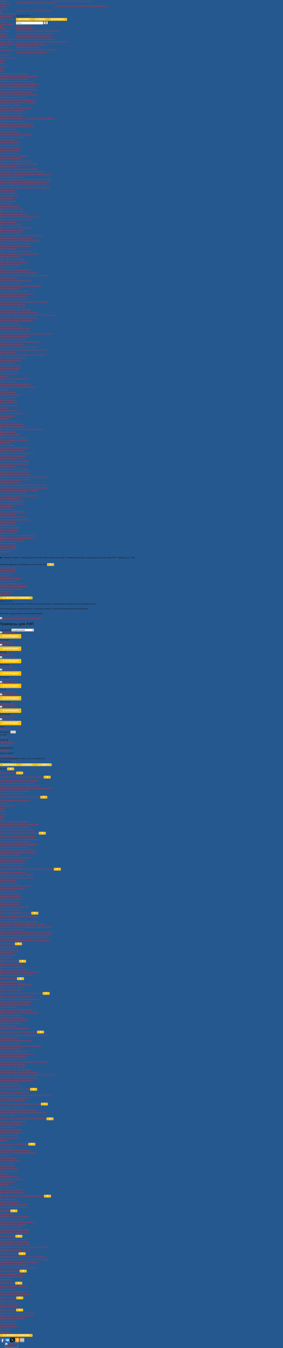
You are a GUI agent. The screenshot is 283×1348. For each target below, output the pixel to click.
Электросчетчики (7, 190)
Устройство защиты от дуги (11, 584)
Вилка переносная (8, 525)
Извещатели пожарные (10, 435)
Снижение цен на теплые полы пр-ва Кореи (73, 1)
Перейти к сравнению (17, 598)
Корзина (3, 22)
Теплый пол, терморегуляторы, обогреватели (19, 84)
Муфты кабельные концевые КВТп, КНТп (17, 536)
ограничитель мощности (10, 145)
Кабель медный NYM (9, 167)
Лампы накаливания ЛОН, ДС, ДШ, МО (16, 252)
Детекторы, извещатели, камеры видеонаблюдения (22, 429)
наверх (45, 764)
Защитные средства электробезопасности (18, 387)
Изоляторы (5, 576)
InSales (14, 761)
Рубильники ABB (7, 445)
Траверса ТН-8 (6, 642)
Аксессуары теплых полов (11, 116)
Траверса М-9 (5, 729)
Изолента (4, 408)
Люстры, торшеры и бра (10, 283)
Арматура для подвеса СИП (12, 344)
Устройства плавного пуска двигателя (16, 135)
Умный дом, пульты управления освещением (19, 76)
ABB (2, 60)
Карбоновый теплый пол (10, 105)
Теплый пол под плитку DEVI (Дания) (15, 92)
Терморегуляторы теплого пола (13, 97)
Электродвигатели (8, 544)
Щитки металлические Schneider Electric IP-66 (19, 217)
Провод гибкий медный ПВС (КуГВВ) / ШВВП (18, 169)
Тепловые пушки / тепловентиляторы (15, 108)
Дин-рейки (4, 419)
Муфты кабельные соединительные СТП (17, 538)
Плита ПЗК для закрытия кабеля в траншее (18, 347)
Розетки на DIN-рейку (9, 132)
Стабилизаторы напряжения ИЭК (14, 331)
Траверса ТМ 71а (7, 704)
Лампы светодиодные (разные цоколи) (16, 238)
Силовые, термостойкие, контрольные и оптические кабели (25, 188)
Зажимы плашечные (8, 581)
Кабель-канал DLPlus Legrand (12, 512)
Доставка (4, 751)
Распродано (11, 636)
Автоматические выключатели (12, 121)
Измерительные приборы (11, 366)
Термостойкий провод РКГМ (11, 177)
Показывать (5, 732)
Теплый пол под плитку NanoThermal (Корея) (19, 90)
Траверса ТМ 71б (7, 717)
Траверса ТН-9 (6, 655)
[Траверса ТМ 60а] (8, 670)
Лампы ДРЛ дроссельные (10, 257)
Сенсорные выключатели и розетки (31, 52)
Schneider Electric (7, 58)
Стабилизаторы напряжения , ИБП (15, 329)
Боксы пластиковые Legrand (12, 230)
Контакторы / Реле (7, 129)
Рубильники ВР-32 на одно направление (17, 453)
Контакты (4, 9)
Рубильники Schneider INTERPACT (14, 448)
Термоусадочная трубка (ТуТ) (12, 413)
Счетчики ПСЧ (6, 204)
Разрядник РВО (6, 592)
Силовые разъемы (8, 522)
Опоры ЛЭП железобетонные (12, 339)
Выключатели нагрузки (9, 151)
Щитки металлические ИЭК (11, 209)
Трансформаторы (7, 467)
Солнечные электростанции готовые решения (35, 39)
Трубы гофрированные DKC (11, 504)
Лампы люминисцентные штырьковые (16, 244)
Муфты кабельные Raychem (12, 541)
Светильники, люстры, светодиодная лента (18, 273)
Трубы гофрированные (10, 498)
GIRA (2, 71)
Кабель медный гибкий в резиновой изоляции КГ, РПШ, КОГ (25, 182)
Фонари (3, 376)
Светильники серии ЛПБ (10, 326)
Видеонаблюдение (8, 432)
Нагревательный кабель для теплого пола (18, 103)
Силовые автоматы (8, 140)
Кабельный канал (7, 509)
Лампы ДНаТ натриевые (10, 265)
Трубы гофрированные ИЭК (11, 501)
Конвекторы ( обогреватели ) (12, 111)
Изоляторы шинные (8, 421)
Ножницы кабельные (9, 371)
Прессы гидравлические (10, 360)
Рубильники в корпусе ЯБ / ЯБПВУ (14, 461)
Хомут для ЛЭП (6, 573)
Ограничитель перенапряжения (13, 586)
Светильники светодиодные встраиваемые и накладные (23, 275)
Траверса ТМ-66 (6, 667)
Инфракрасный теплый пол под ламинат (17, 100)
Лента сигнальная (7, 352)
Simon (2, 63)
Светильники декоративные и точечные (16, 294)
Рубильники (5, 443)
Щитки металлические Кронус (12, 212)
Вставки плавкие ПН (8, 403)
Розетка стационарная (9, 528)
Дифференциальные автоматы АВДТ (15, 124)
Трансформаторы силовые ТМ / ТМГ (15, 480)
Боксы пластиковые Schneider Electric (16, 228)
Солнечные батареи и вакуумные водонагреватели (38, 31)
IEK (1, 68)
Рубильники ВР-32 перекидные (13, 456)
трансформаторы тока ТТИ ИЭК (13, 469)
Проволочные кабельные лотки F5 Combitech (19, 491)
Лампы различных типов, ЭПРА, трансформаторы (21, 236)
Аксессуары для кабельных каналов (15, 520)
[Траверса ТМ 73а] (8, 682)
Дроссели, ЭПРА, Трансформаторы (15, 270)
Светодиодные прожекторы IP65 (14, 291)
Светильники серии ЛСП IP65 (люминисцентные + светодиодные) (27, 315)
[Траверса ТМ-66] (8, 658)
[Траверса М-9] (7, 719)
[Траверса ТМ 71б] (8, 707)
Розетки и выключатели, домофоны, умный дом (36, 50)
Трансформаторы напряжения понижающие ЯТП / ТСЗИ (24, 477)
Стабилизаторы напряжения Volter (14, 336)
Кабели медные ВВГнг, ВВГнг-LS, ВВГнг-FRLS (19, 164)
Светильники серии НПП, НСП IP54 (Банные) (19, 313)
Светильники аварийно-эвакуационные (16, 321)
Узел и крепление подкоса (11, 578)
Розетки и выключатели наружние (14, 74)
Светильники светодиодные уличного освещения (20, 286)
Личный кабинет (7, 24)
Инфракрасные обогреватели (12, 113)
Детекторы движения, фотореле (13, 437)
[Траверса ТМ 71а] (8, 695)
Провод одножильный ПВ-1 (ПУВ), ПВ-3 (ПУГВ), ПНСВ (23, 185)
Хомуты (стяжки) (7, 400)
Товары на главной (8, 546)
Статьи (3, 7)
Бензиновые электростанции (12, 427)
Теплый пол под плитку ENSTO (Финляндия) (18, 95)
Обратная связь (6, 19)
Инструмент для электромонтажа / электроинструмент (23, 355)
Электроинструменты (9, 374)
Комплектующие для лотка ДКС (13, 493)
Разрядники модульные (10, 143)
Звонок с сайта (6, 16)
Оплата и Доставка (8, 14)
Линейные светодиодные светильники (16, 281)
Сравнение (4, 594)
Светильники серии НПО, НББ (12, 307)
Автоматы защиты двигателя (12, 137)
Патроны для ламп (8, 392)
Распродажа (5, 552)
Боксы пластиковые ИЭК (10, 225)
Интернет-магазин (24, 28)
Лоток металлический (9, 483)
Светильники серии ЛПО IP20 (12, 305)
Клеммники (4, 390)
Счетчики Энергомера (9, 196)
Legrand (3, 55)
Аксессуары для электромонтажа (14, 379)
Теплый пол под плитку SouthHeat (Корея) (17, 87)
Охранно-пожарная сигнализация (14, 440)
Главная (3, 1)
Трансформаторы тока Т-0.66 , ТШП (15, 475)
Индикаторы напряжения (10, 148)
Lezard (3, 66)
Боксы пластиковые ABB (10, 233)
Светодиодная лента (9, 278)
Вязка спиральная (7, 568)
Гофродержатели (7, 416)
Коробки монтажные (8, 406)
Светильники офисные (9, 289)
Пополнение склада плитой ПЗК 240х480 (33, 11)
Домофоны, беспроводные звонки (14, 79)
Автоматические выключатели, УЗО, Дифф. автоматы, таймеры (27, 119)
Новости (4, 737)
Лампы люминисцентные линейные (15, 246)
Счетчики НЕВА (6, 198)
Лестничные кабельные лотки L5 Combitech (18, 496)
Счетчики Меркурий (8, 193)
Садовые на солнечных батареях (14, 299)
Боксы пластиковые (8, 222)
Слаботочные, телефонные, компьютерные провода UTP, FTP (26, 174)
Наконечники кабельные (10, 395)
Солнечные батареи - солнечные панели (33, 36)
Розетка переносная (8, 530)
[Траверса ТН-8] (7, 633)
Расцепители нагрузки (9, 153)
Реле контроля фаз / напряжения (14, 156)
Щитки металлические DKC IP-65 (14, 214)
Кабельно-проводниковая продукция (15, 161)
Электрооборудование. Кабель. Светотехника (35, 3)
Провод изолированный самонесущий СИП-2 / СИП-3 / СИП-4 (26, 180)
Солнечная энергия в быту (27, 47)
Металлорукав (6, 506)
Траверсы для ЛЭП (8, 570)
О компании (5, 4)
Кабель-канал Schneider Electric (13, 517)
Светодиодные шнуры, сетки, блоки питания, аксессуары (24, 302)
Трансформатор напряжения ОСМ (14, 472)
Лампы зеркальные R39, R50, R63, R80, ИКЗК (19, 254)
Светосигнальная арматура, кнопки (15, 384)
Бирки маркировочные (9, 411)
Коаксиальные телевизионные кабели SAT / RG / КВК (22, 172)
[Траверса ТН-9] (7, 645)
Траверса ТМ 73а (7, 692)
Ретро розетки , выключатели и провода (17, 82)
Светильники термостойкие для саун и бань (18, 318)
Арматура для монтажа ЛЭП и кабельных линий (20, 342)
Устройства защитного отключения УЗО (16, 127)
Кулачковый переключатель (11, 451)
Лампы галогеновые (8, 249)
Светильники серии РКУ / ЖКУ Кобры (15, 310)
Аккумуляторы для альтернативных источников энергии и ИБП (42, 42)
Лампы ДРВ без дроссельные (12, 259)
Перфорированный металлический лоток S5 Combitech (23, 485)
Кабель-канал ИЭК (8, 514)
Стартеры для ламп (8, 267)
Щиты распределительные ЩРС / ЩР (15, 220)
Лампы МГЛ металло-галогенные (14, 262)
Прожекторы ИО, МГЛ (9, 323)
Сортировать (5, 630)
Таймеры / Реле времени (10, 159)
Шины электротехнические (11, 424)
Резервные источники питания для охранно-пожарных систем (26, 334)
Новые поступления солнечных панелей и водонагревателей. (81, 6)
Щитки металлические (9, 206)
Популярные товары (8, 549)
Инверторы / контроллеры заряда (30, 44)
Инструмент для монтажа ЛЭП (13, 358)
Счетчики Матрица (8, 201)
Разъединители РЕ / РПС (10, 459)
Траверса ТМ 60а (7, 680)
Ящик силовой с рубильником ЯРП (14, 464)
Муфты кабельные (8, 533)
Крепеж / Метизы (7, 382)
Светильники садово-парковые (13, 297)
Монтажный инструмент (10, 368)
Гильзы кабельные (8, 398)
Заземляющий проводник (10, 589)
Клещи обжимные (7, 363)
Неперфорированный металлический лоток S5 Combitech (24, 488)
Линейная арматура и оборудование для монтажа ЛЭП (23, 350)
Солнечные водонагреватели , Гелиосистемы (35, 34)
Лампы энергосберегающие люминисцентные (19, 241)
